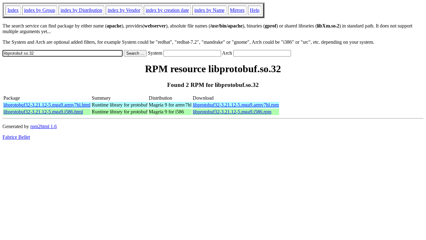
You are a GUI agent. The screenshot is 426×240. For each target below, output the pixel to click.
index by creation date (167, 10)
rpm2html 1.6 (43, 126)
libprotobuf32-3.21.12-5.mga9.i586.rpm (232, 111)
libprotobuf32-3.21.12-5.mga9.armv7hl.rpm (236, 105)
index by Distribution (81, 10)
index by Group (39, 10)
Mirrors (237, 10)
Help (254, 10)
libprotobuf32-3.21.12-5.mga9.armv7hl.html (46, 105)
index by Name (209, 10)
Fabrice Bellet (16, 137)
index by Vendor (124, 10)
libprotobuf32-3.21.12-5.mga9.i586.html (43, 111)
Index (13, 10)
